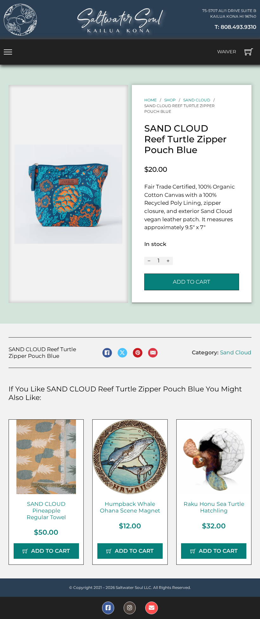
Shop (170, 100)
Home (150, 100)
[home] (20, 19)
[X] (122, 353)
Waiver (226, 52)
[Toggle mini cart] (248, 52)
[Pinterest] (137, 353)
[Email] (153, 353)
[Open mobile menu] (8, 52)
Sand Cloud (196, 100)
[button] (114, 153)
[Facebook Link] (108, 608)
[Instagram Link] (129, 608)
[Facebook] (107, 353)
